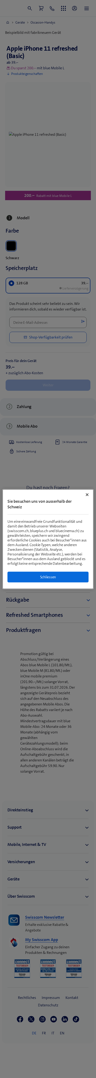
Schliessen (48, 576)
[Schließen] (87, 494)
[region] (47, 539)
